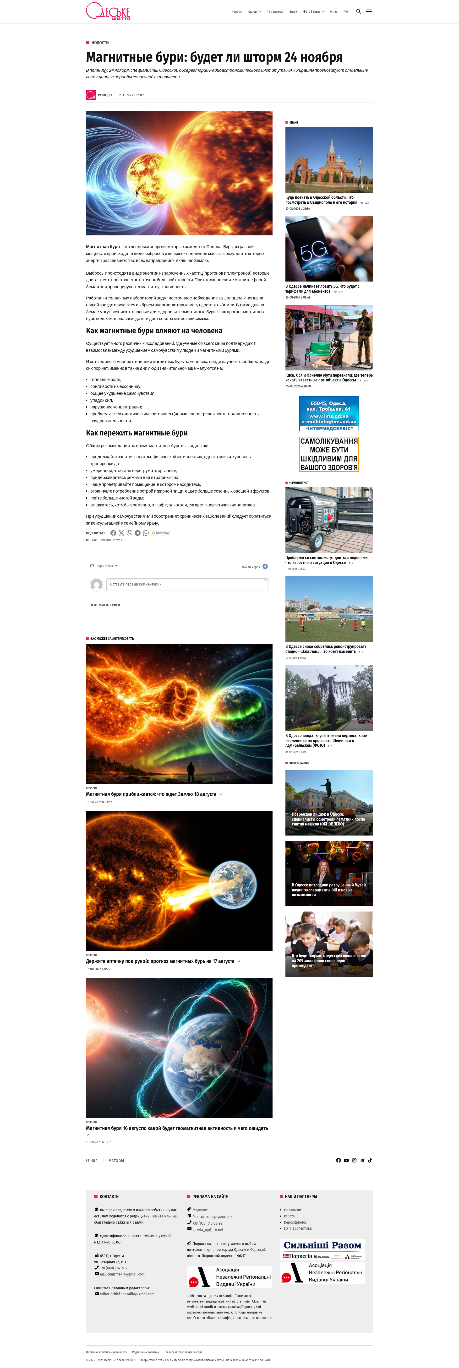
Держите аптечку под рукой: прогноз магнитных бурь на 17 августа (160, 961)
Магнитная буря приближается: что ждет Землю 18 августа (151, 794)
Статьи (252, 11)
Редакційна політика (145, 1352)
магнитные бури (111, 540)
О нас (333, 11)
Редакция (105, 95)
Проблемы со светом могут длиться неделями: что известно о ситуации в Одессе (326, 560)
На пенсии (292, 1210)
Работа (289, 1216)
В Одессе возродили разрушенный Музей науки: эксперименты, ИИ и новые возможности (329, 890)
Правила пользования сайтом (183, 1352)
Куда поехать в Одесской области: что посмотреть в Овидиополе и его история (321, 200)
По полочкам (275, 11)
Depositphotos (295, 1222)
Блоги (293, 11)
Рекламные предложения (214, 1216)
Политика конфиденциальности (106, 1352)
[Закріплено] (369, 11)
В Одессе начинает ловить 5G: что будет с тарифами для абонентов (322, 289)
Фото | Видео (312, 11)
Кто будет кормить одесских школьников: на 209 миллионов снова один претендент (329, 960)
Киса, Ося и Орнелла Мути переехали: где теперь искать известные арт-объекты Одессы (329, 378)
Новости (237, 11)
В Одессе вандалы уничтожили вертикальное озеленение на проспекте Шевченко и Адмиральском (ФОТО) (326, 740)
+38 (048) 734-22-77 (114, 1268)
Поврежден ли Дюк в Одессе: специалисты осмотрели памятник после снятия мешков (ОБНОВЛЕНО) (328, 819)
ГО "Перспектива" (298, 1228)
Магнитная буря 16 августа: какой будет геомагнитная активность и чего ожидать (177, 1128)
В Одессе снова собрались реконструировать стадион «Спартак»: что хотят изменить (325, 649)
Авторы (116, 1160)
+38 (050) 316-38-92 (207, 1223)
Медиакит (201, 1210)
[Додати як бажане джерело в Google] (160, 533)
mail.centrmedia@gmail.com (122, 1274)
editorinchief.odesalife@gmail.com (127, 1294)
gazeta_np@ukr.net (208, 1229)
